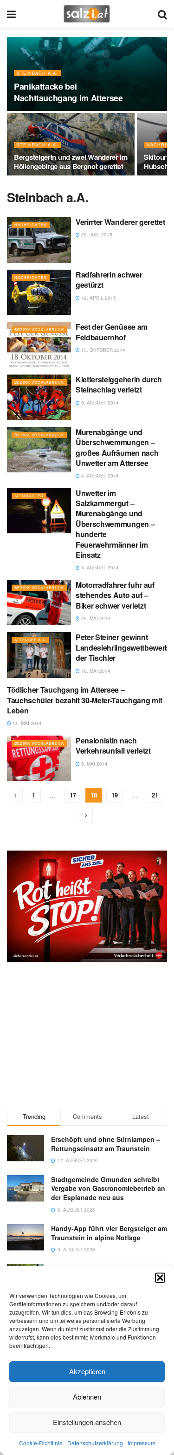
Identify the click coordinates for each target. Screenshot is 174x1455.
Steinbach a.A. (37, 73)
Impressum (141, 1443)
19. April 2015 (98, 298)
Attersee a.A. (30, 639)
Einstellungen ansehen (87, 1422)
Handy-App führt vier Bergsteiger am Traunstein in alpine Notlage (109, 1233)
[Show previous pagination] (16, 795)
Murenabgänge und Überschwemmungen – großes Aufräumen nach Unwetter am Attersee (117, 447)
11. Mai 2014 (26, 723)
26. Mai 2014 (95, 618)
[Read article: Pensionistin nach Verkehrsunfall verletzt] (39, 758)
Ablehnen (87, 1396)
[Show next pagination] (86, 815)
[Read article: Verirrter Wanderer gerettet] (39, 240)
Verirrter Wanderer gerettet (120, 222)
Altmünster (29, 495)
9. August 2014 (99, 402)
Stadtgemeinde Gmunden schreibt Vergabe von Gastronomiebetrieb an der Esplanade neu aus (108, 1188)
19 (114, 795)
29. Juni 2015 (96, 234)
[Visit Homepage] (86, 14)
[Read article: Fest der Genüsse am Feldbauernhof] (39, 345)
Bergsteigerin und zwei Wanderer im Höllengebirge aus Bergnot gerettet (71, 161)
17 (73, 795)
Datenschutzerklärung (95, 1443)
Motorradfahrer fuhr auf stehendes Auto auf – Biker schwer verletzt (115, 595)
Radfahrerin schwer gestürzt (109, 279)
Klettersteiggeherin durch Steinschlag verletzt (119, 384)
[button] (160, 1277)
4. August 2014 (99, 475)
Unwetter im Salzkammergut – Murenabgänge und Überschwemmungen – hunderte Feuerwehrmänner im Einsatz (115, 524)
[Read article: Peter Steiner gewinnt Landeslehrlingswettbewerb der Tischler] (39, 655)
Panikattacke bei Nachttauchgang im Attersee (68, 92)
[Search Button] (162, 14)
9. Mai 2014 (94, 764)
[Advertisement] (87, 1034)
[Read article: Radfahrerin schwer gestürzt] (39, 292)
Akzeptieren (87, 1371)
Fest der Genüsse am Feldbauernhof (112, 331)
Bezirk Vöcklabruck (39, 329)
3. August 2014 (99, 567)
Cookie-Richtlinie (41, 1443)
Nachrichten (30, 224)
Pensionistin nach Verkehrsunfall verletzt (113, 745)
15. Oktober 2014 (102, 350)
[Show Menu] (11, 14)
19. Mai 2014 (95, 671)
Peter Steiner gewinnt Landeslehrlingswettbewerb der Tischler (122, 647)
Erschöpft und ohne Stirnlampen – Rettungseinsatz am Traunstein (105, 1144)
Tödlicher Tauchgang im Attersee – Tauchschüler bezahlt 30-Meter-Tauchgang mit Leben (84, 700)
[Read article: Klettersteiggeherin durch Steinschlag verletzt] (39, 397)
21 (155, 795)
